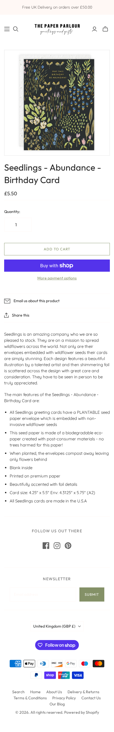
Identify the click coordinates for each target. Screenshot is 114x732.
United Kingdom (54, 626)
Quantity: (12, 211)
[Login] (94, 29)
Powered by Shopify (81, 712)
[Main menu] (7, 29)
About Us (54, 691)
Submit (92, 594)
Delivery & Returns (83, 691)
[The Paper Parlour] (57, 28)
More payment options (57, 278)
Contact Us (91, 697)
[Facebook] (46, 545)
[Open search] (16, 29)
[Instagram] (57, 545)
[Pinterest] (68, 545)
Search (18, 691)
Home (35, 691)
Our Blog (57, 704)
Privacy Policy (64, 697)
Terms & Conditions (30, 697)
